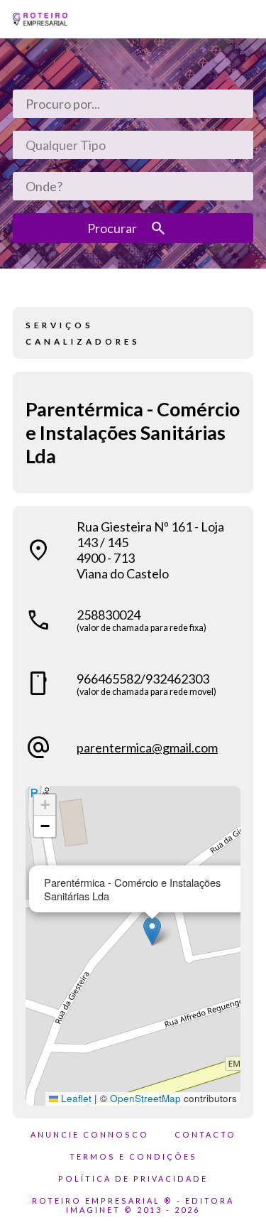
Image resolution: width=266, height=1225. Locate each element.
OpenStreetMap (145, 1098)
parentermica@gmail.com (147, 747)
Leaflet (75, 1098)
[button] (152, 931)
